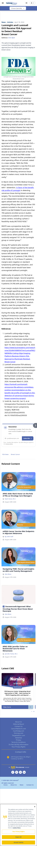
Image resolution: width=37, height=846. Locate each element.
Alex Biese (8, 574)
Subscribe (26, 438)
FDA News (5, 454)
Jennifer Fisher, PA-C (11, 654)
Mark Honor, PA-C (10, 499)
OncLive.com (18, 733)
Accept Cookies (18, 842)
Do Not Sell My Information (18, 744)
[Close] (35, 807)
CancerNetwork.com (18, 729)
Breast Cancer (15, 454)
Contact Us (18, 726)
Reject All (18, 837)
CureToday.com (18, 731)
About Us (18, 722)
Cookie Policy (17, 828)
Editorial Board (18, 724)
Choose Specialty (16, 8)
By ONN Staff (9, 536)
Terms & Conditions (18, 742)
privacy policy (9, 444)
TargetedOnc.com (18, 735)
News (21, 785)
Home (5, 785)
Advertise (18, 738)
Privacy (18, 740)
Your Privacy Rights (18, 747)
